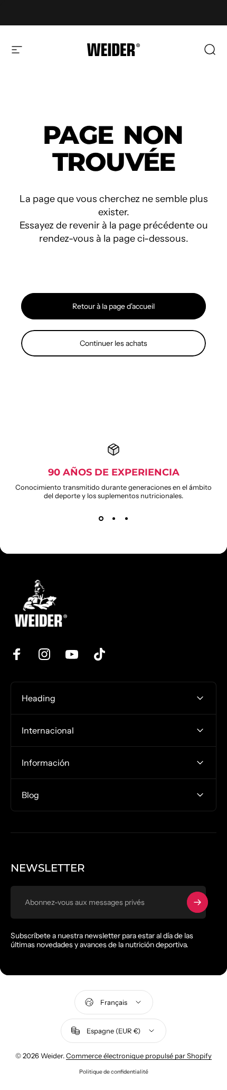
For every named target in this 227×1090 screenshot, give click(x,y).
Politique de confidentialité (113, 1071)
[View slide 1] (100, 518)
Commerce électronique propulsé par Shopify (139, 1055)
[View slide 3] (126, 518)
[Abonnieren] (197, 902)
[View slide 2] (113, 518)
